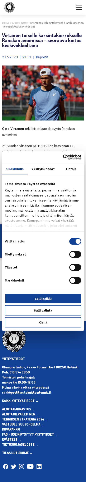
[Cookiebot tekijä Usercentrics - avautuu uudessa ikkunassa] (63, 157)
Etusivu (6, 22)
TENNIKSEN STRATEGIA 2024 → (25, 419)
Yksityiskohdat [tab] (42, 169)
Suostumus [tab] (15, 169)
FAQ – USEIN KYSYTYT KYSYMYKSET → (30, 434)
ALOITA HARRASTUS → (18, 409)
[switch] (75, 254)
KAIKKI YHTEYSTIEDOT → (20, 401)
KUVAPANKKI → (13, 429)
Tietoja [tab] (71, 169)
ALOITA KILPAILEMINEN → (20, 414)
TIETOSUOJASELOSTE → (20, 444)
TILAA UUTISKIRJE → (17, 453)
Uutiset (15, 22)
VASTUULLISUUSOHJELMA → (23, 424)
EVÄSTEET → (12, 439)
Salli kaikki (43, 298)
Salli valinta (43, 310)
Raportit (24, 22)
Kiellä (43, 322)
